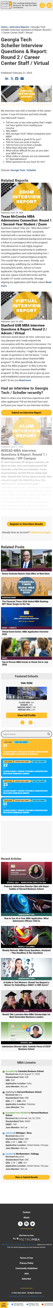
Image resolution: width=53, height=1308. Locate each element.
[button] (22, 722)
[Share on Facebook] (17, 78)
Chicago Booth (14, 1304)
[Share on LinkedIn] (7, 78)
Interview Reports (19, 27)
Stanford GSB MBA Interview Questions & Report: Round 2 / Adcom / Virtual (24, 329)
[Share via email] (22, 78)
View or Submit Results (26, 1177)
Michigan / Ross (30, 1304)
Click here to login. (40, 532)
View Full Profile (27, 715)
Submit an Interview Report (26, 412)
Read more (25, 380)
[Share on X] (12, 78)
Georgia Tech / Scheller (23, 170)
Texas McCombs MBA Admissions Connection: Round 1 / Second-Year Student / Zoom (26, 220)
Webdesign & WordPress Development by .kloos (26, 1296)
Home (4, 27)
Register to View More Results (26, 524)
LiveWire (3, 1305)
